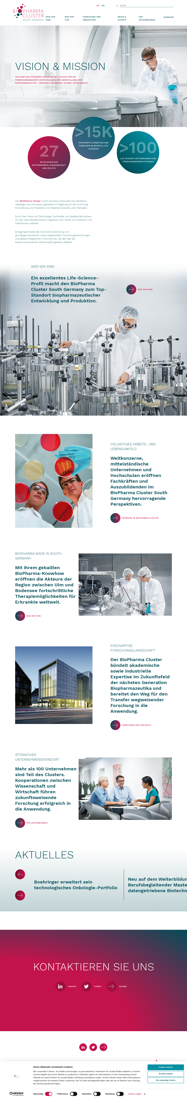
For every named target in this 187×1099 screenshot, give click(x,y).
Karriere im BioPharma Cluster (115, 518)
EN (103, 5)
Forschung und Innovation (92, 18)
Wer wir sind (50, 18)
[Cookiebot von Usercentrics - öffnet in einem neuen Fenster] (16, 1094)
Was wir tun (69, 18)
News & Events (122, 18)
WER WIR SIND (131, 289)
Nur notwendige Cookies (165, 1080)
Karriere (168, 17)
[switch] (73, 1094)
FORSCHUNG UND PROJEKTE (115, 725)
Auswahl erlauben (166, 1074)
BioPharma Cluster (30, 201)
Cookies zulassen (166, 1067)
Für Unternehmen (147, 18)
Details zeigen (134, 1094)
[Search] (117, 6)
